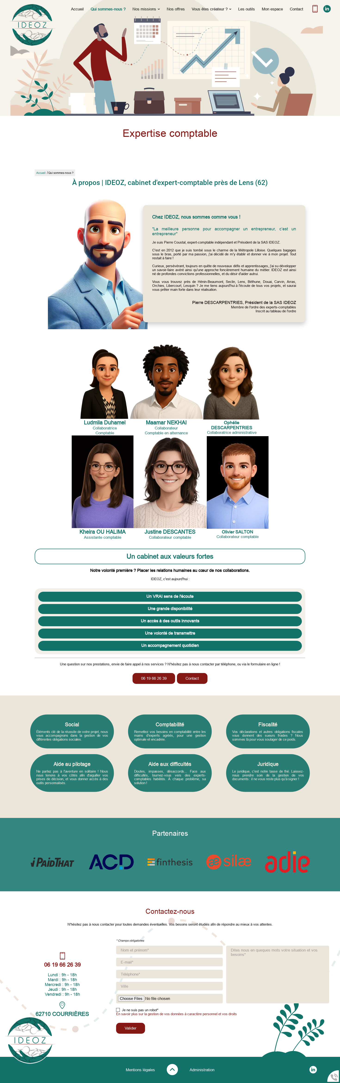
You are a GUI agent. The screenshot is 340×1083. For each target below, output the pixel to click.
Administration (202, 1070)
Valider (130, 1028)
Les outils (246, 9)
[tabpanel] (170, 753)
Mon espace (272, 9)
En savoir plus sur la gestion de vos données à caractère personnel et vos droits (176, 1014)
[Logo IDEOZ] (32, 24)
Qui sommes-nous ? (108, 9)
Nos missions (144, 9)
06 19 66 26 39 (154, 678)
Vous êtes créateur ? (210, 9)
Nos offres (176, 9)
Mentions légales (140, 1070)
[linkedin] (327, 11)
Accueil (77, 9)
